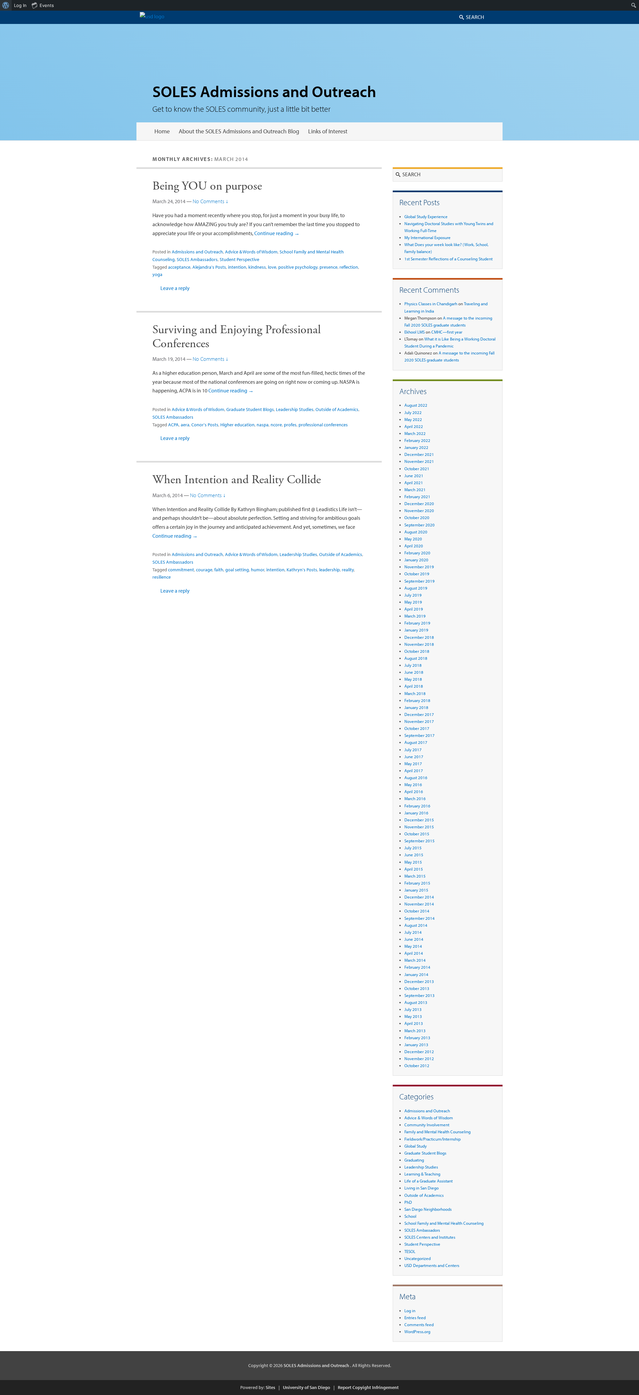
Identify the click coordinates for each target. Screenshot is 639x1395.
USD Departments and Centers (431, 1265)
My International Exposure (427, 237)
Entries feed (415, 1317)
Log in (409, 1310)
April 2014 (413, 953)
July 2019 (413, 595)
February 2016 (417, 805)
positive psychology (298, 267)
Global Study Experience (426, 216)
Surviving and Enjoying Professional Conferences (236, 336)
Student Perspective (239, 259)
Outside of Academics (337, 409)
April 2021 (413, 482)
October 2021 (416, 468)
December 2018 (419, 637)
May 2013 (413, 1016)
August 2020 (415, 531)
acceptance (179, 267)
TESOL (409, 1251)
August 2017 (415, 742)
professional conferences (323, 425)
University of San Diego (306, 1387)
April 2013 (413, 1023)
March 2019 (415, 616)
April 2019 (413, 609)
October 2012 (416, 1065)
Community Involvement (426, 1124)
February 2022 (417, 440)
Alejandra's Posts (209, 267)
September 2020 (419, 524)
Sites (270, 1387)
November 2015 (419, 826)
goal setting (237, 570)
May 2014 (413, 946)
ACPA (173, 425)
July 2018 (413, 665)
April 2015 (413, 869)
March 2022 (415, 433)
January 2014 (416, 974)
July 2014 (413, 932)
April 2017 (413, 770)
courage (204, 570)
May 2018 (413, 679)
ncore (276, 425)
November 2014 (419, 904)
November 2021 (419, 461)
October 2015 (416, 833)
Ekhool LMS (414, 332)
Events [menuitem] (47, 5)
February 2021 (417, 496)
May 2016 (413, 784)
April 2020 (413, 545)
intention (237, 267)
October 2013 (416, 988)
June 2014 (413, 939)
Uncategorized (417, 1258)
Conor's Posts (204, 425)
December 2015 (419, 819)
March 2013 (415, 1030)
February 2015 (417, 883)
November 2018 (419, 644)
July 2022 (413, 412)
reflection (348, 267)
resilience (161, 577)
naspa (263, 425)
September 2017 (419, 735)
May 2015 (413, 862)
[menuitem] (6, 5)
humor (257, 570)
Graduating (414, 1160)
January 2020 (416, 559)
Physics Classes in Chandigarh (430, 303)
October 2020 (416, 517)
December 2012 (419, 1051)
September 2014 (419, 918)
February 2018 (417, 700)
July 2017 (413, 749)
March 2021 (415, 489)
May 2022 (413, 419)
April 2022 (413, 426)
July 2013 (413, 1009)
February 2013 (417, 1037)
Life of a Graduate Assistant (428, 1181)
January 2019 (416, 629)
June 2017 (413, 756)
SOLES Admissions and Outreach (264, 91)
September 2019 (419, 581)
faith (218, 570)
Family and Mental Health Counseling (437, 1131)
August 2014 (415, 925)
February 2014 (417, 967)
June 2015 (413, 854)
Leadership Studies (295, 409)
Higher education (237, 425)
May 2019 (413, 602)
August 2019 (415, 588)
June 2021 (413, 475)
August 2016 (415, 777)
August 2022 (415, 405)
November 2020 (419, 510)
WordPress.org (417, 1331)
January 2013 (416, 1044)
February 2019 (417, 623)
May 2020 (413, 538)
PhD (408, 1202)
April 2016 (413, 791)
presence (328, 267)
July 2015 (413, 847)
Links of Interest (327, 131)
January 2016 (416, 812)
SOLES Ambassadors (197, 259)
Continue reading (277, 233)
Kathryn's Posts (302, 570)
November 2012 (419, 1058)
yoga (157, 274)
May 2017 (413, 763)
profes (290, 425)
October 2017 (416, 728)
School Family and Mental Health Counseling (444, 1223)
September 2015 (419, 840)
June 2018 (413, 672)
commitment (181, 570)
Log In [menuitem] (20, 5)
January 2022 (416, 447)
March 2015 (415, 876)
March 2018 (415, 693)
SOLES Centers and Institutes (429, 1237)
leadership (329, 570)
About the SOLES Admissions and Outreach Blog (239, 131)
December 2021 (419, 454)
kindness (257, 267)
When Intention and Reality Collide (236, 480)
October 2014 (416, 910)
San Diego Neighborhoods (428, 1209)
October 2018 (416, 651)
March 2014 (415, 960)
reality (348, 570)
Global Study (415, 1146)
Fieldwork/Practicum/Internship (432, 1139)
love (272, 267)
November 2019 (419, 566)
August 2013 (415, 1002)
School (410, 1216)
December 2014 (419, 897)
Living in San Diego (421, 1187)
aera (185, 425)
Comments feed (419, 1324)
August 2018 (415, 658)
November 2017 (419, 721)
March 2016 (415, 798)
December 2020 (419, 503)
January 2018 (416, 707)
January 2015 (416, 890)
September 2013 (419, 995)
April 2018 (413, 686)
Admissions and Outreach (197, 252)
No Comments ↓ (210, 201)
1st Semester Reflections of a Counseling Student (448, 258)
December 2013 (419, 981)
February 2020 (417, 552)
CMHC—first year (446, 332)
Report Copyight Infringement (368, 1387)
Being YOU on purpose (207, 186)
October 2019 (416, 573)
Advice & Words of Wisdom (251, 252)
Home (162, 131)
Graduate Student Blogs (250, 409)
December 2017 (419, 714)
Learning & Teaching (422, 1174)
